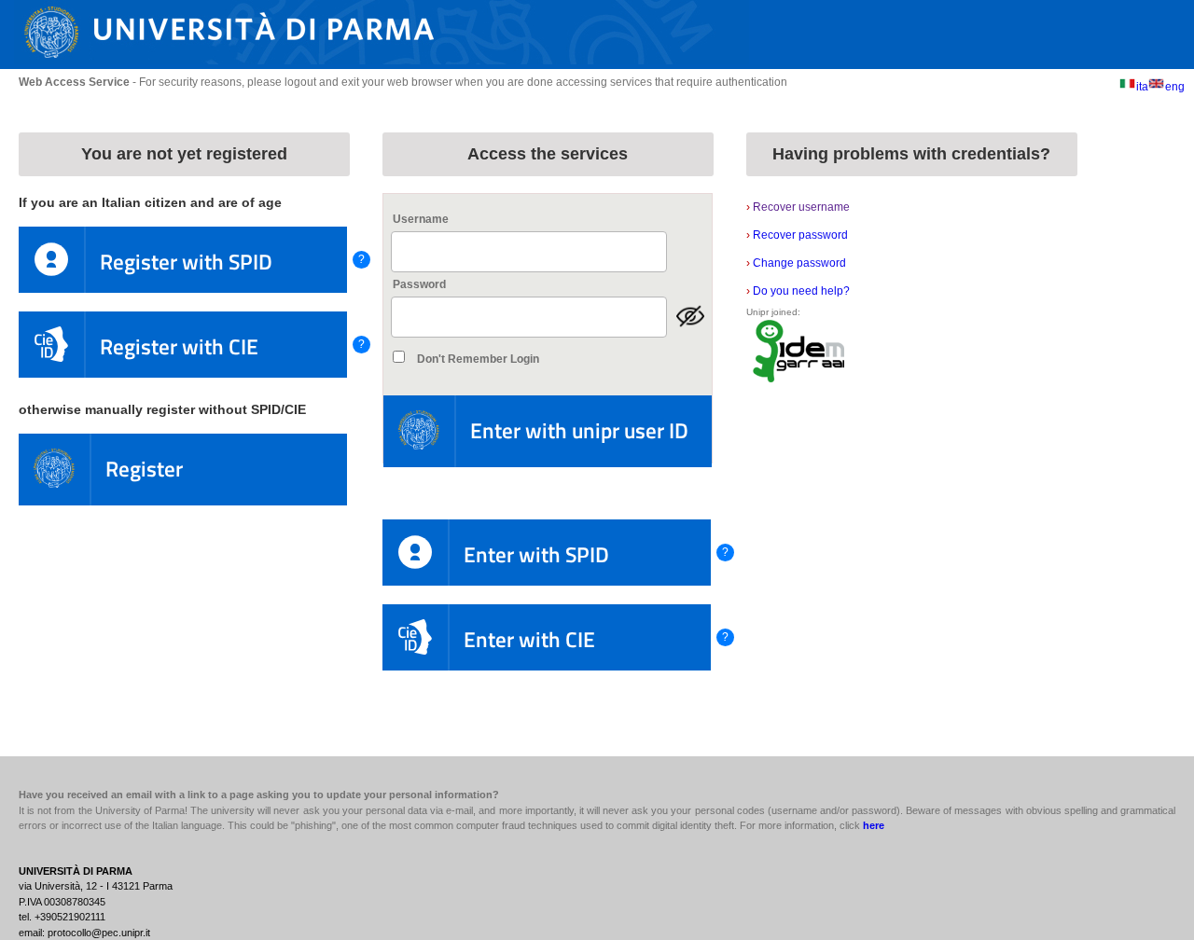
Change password (796, 263)
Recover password (797, 235)
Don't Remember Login (478, 359)
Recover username (798, 207)
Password (419, 284)
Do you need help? (798, 290)
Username (421, 219)
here (873, 825)
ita (1142, 86)
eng (1175, 86)
